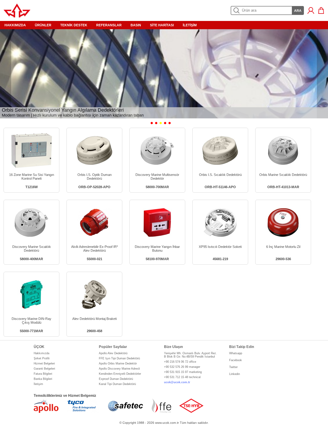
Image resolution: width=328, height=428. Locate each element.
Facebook (235, 360)
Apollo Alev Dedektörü (113, 353)
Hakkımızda (41, 353)
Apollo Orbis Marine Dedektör (118, 363)
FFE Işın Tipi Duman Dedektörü (119, 358)
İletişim (38, 384)
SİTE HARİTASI (162, 25)
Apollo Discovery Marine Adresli (119, 368)
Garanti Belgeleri (44, 368)
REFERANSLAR (109, 25)
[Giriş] (310, 10)
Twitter (233, 367)
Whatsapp (235, 353)
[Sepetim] (321, 10)
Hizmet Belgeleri (44, 363)
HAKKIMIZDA (15, 25)
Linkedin (234, 374)
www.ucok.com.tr (167, 422)
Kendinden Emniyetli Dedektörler (120, 373)
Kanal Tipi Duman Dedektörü (117, 384)
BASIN (136, 25)
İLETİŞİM (190, 25)
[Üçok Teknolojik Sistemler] (17, 16)
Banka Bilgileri (43, 379)
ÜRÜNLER (43, 25)
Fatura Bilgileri (43, 373)
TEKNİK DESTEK (73, 25)
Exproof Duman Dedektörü (116, 379)
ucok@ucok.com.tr (177, 382)
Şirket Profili (42, 358)
